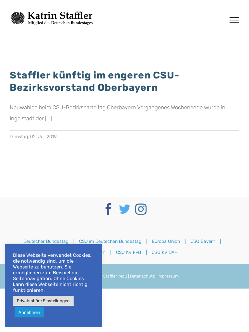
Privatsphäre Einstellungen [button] (43, 300)
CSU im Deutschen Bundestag (110, 241)
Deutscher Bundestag (45, 241)
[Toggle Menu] (234, 20)
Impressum (168, 276)
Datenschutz (142, 276)
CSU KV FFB (128, 252)
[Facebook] (108, 209)
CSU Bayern (203, 241)
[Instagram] (141, 209)
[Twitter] (124, 209)
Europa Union (166, 241)
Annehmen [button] (29, 312)
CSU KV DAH (165, 252)
